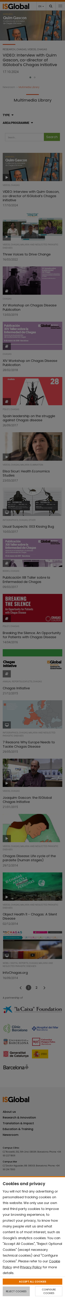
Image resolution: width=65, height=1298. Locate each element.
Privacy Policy (31, 1267)
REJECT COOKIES (16, 1291)
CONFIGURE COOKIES (49, 1291)
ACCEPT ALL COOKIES (32, 1281)
